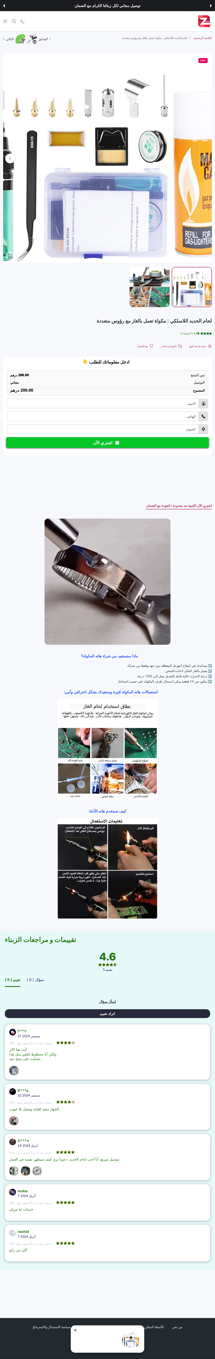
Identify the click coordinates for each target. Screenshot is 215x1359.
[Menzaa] (205, 21)
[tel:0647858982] (22, 21)
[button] (211, 5)
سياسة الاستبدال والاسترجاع (52, 1327)
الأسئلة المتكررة (153, 1327)
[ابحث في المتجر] (14, 21)
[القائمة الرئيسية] (5, 21)
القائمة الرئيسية (203, 38)
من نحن (177, 1327)
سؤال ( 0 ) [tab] (35, 980)
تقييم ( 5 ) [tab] (12, 980)
